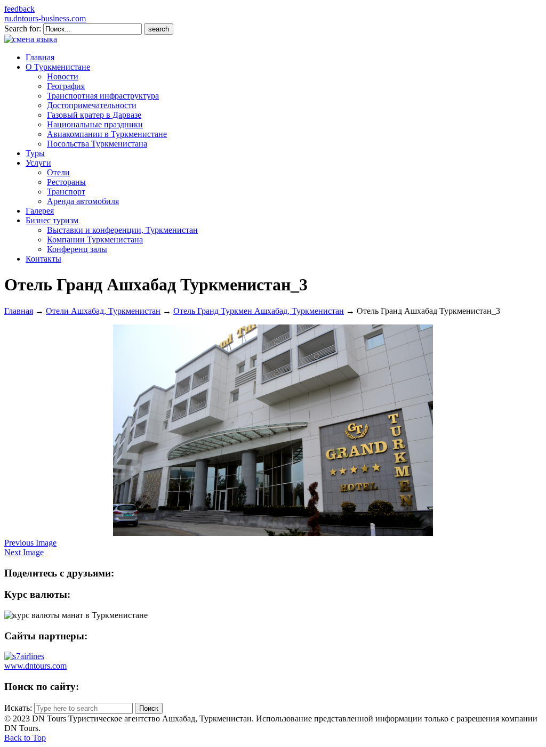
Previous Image (30, 542)
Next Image (24, 552)
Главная (18, 310)
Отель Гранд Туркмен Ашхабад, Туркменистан (258, 310)
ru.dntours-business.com (45, 18)
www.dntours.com (35, 665)
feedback (19, 8)
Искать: (18, 707)
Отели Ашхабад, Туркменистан (103, 310)
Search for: (22, 28)
